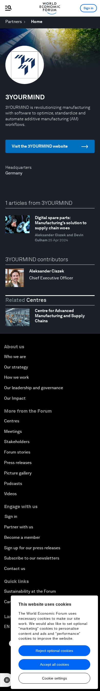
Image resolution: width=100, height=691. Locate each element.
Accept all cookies (54, 664)
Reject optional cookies (54, 651)
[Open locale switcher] (7, 680)
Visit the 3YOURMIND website (40, 146)
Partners (13, 21)
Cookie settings (54, 678)
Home (36, 21)
